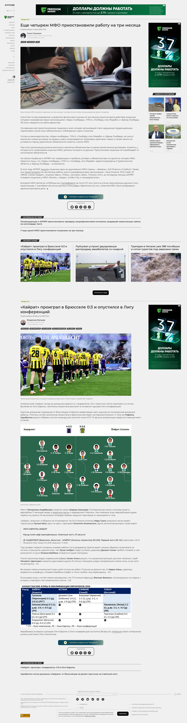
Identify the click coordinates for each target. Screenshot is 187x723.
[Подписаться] (115, 694)
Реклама (12, 65)
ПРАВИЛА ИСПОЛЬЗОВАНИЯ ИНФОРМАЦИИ (145, 711)
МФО (37, 42)
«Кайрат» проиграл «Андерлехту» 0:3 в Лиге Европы (47, 667)
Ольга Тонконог (34, 33)
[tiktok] (92, 699)
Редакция (11, 62)
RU (8, 10)
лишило (45, 169)
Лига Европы (46, 328)
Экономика (11, 43)
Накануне (117, 631)
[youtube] (87, 699)
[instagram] (77, 699)
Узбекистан (11, 82)
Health (12, 40)
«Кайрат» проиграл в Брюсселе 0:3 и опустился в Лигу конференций (43, 248)
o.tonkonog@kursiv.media (35, 37)
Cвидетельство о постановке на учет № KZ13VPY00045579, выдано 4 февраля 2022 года (44, 703)
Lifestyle (12, 35)
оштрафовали (68, 183)
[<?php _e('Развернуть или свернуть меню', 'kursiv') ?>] (14, 76)
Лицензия (31, 42)
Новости (12, 22)
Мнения (12, 48)
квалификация (35, 328)
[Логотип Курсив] (10, 5)
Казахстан (11, 80)
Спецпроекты (10, 68)
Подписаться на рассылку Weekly (89, 691)
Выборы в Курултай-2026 (140, 714)
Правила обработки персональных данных (146, 708)
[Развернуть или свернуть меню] (14, 57)
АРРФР (23, 42)
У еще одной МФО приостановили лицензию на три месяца (51, 230)
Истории (12, 25)
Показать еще (100, 293)
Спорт (13, 46)
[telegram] (82, 699)
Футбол (78, 328)
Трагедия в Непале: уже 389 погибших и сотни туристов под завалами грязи (155, 248)
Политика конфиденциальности (143, 704)
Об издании (83, 704)
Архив (13, 51)
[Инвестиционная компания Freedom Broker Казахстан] (9, 17)
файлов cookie (90, 716)
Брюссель (24, 328)
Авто (13, 27)
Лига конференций (59, 328)
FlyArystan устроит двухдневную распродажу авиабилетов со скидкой (99, 248)
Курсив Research (9, 30)
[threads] (98, 699)
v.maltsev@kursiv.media (35, 324)
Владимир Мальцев (36, 320)
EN (11, 10)
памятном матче (60, 512)
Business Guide (10, 33)
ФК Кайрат (71, 328)
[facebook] (103, 699)
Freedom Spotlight (8, 70)
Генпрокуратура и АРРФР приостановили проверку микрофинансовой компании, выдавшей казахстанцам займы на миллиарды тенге (80, 222)
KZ (14, 10)
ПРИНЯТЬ (123, 714)
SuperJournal (10, 38)
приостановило (32, 172)
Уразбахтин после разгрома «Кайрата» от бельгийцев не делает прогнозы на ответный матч (69, 674)
